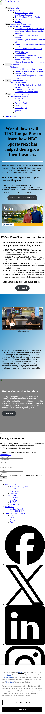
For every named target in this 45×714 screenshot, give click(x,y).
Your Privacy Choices (22, 702)
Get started (22, 288)
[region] (22, 689)
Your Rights (10, 682)
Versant (21, 672)
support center (5, 455)
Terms (9, 675)
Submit (3, 478)
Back (8, 8)
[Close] (1, 433)
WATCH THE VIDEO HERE (22, 198)
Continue (22, 709)
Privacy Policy (7, 677)
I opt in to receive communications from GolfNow (22, 475)
